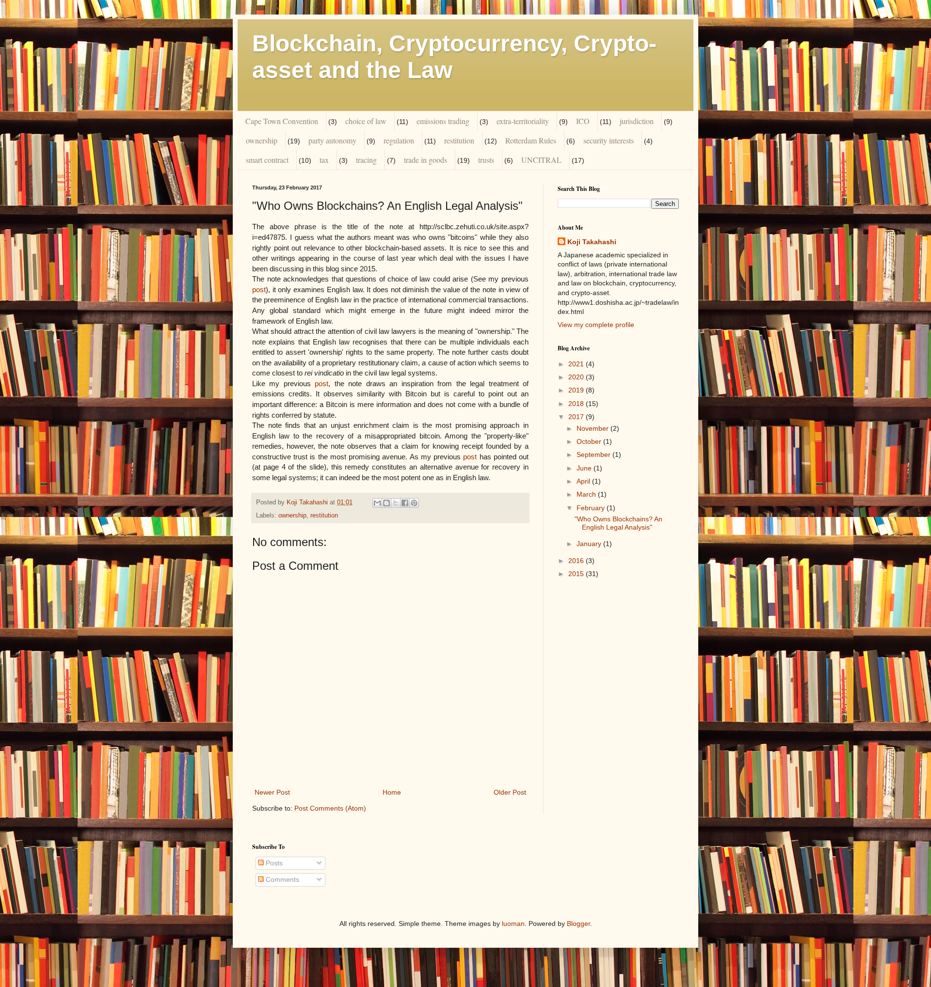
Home (392, 792)
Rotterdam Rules (530, 140)
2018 (577, 403)
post (259, 289)
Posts (273, 863)
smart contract (267, 160)
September (594, 454)
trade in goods (425, 160)
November (593, 428)
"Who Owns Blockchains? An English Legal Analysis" (618, 523)
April (584, 481)
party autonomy (332, 140)
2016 (577, 560)
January (590, 544)
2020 (577, 377)
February (592, 508)
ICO (583, 121)
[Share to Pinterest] (414, 503)
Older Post (510, 792)
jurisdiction (637, 121)
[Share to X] (396, 503)
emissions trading (443, 121)
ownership (261, 140)
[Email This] (377, 503)
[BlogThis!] (386, 503)
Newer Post (272, 792)
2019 (577, 390)
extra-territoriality (523, 121)
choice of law (365, 121)
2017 (577, 417)
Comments (281, 879)
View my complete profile (596, 325)
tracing (366, 160)
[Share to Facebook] (405, 503)
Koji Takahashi (591, 242)
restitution (459, 140)
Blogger (578, 923)
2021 (577, 364)
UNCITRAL (541, 160)
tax (324, 160)
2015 (577, 574)
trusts (486, 160)
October (590, 441)
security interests (608, 140)
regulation (399, 140)
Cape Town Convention (281, 121)
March (587, 494)
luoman (513, 923)
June (585, 468)
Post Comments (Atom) (330, 808)
